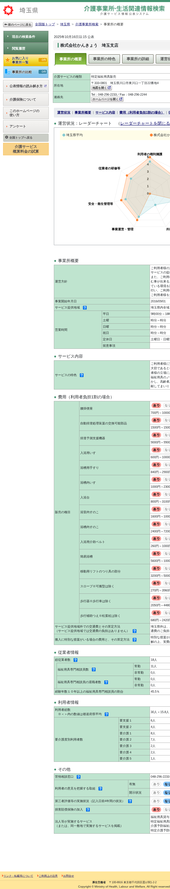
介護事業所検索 (86, 24)
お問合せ (68, 875)
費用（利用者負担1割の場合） (141, 112)
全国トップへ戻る (21, 137)
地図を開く (100, 87)
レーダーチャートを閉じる (145, 123)
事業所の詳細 (138, 59)
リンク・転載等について (18, 875)
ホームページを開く (105, 99)
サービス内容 (105, 112)
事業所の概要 (71, 59)
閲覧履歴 (18, 48)
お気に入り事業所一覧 (29, 60)
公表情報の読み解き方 (26, 86)
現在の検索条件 (23, 36)
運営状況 (63, 112)
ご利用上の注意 (48, 875)
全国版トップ (45, 24)
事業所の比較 (29, 72)
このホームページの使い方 (24, 113)
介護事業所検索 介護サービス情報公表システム (124, 10)
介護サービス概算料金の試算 (26, 149)
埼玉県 (65, 24)
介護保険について (23, 99)
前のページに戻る (19, 24)
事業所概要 (83, 112)
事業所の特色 (104, 59)
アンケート (18, 126)
